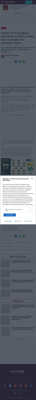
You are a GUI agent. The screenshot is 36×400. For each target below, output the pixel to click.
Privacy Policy (28, 221)
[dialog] (18, 200)
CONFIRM (9, 215)
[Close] (32, 179)
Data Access (18, 221)
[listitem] (18, 210)
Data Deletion (8, 221)
